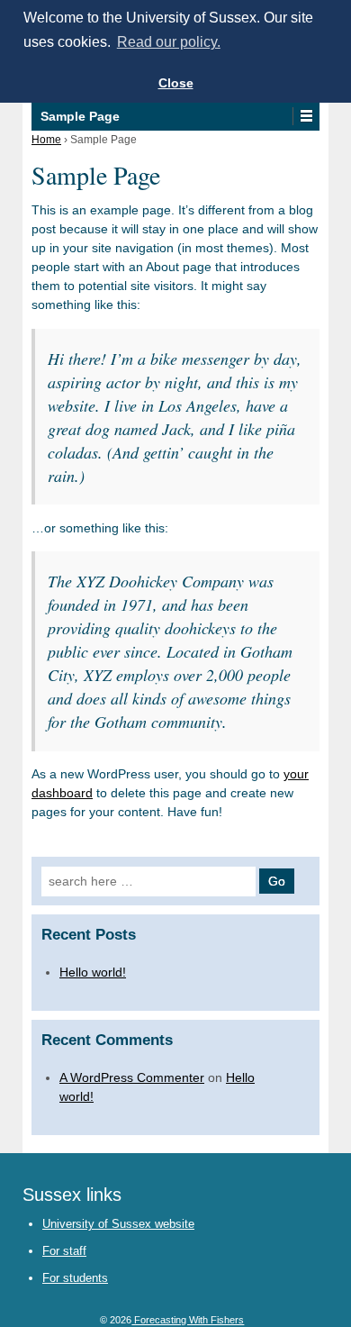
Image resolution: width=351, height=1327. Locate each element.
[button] (305, 116)
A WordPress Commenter (131, 1077)
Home (46, 139)
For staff (64, 1251)
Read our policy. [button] (168, 42)
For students (75, 1278)
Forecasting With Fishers (187, 1319)
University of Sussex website (118, 1224)
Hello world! (92, 972)
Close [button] (176, 83)
